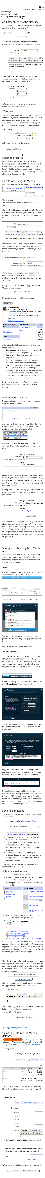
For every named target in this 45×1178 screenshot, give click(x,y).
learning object (30, 1039)
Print (42, 7)
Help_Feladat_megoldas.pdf (17, 1027)
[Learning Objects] (32, 1044)
